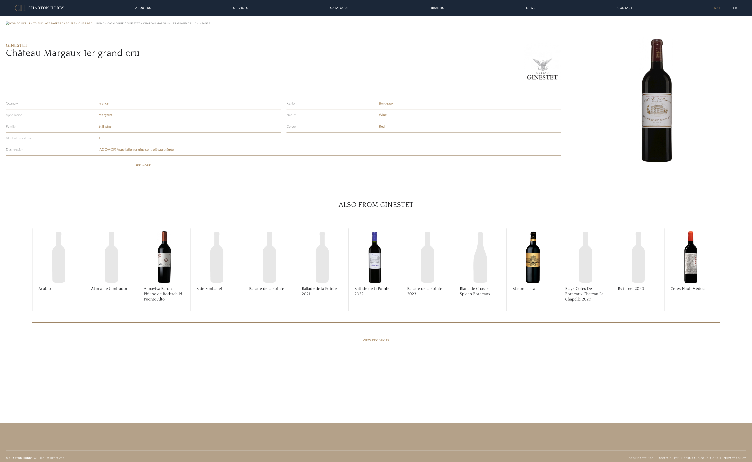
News (530, 7)
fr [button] (735, 7)
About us (143, 7)
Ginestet (133, 23)
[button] (39, 8)
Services (240, 7)
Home (100, 23)
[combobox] (626, 7)
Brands (437, 7)
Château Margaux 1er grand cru (168, 23)
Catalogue (339, 7)
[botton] (143, 165)
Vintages (203, 23)
